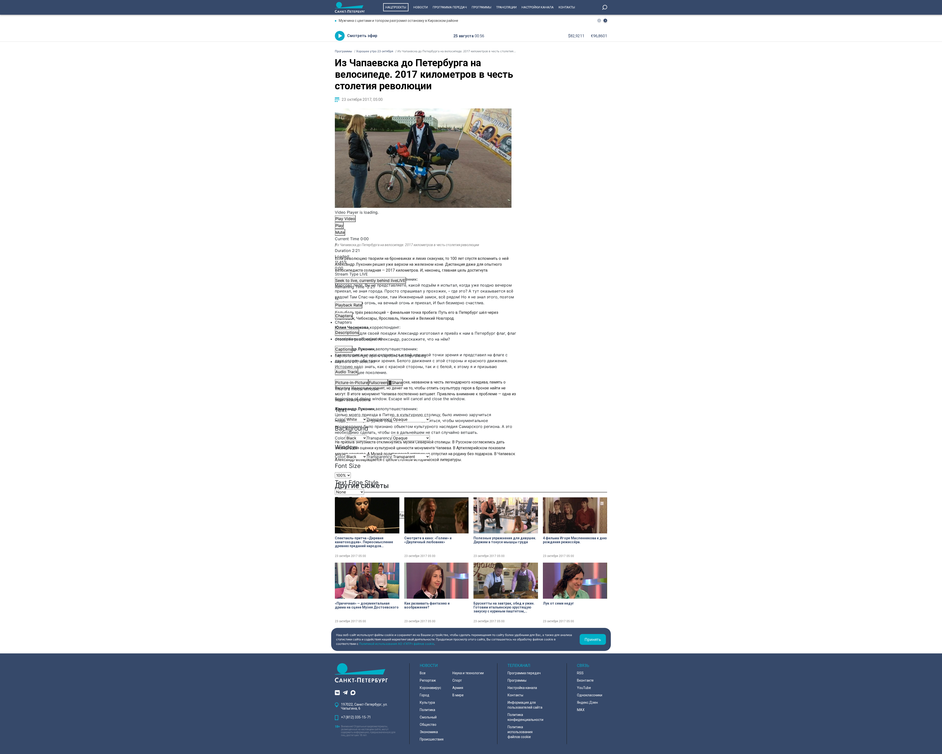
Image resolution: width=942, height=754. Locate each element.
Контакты (567, 7)
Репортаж (428, 680)
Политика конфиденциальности (525, 717)
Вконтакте (585, 680)
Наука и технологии (468, 673)
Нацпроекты (395, 7)
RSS (580, 673)
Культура (427, 702)
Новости (420, 7)
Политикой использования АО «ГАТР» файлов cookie (396, 644)
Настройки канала (538, 7)
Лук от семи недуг (558, 603)
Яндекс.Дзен (587, 702)
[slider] (423, 262)
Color (340, 419)
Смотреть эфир (362, 35)
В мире (458, 695)
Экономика (429, 732)
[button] (605, 20)
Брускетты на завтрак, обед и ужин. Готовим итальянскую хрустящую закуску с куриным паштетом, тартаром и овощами (504, 607)
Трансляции (506, 7)
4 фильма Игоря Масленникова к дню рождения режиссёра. (575, 540)
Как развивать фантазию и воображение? (427, 605)
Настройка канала (522, 688)
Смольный (428, 717)
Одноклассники (589, 695)
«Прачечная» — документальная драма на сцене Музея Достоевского (367, 605)
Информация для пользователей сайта (525, 705)
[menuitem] (423, 355)
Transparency (379, 419)
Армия (457, 688)
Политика (427, 710)
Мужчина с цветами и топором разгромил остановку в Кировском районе (398, 21)
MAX (581, 710)
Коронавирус (430, 688)
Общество (428, 725)
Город (424, 695)
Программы (481, 7)
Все (423, 673)
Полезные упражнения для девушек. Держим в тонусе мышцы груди (504, 540)
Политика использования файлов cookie (520, 732)
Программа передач (450, 7)
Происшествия (432, 739)
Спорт (457, 680)
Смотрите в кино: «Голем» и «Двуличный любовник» (428, 540)
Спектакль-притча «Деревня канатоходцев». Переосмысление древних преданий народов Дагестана (364, 542)
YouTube (584, 688)
